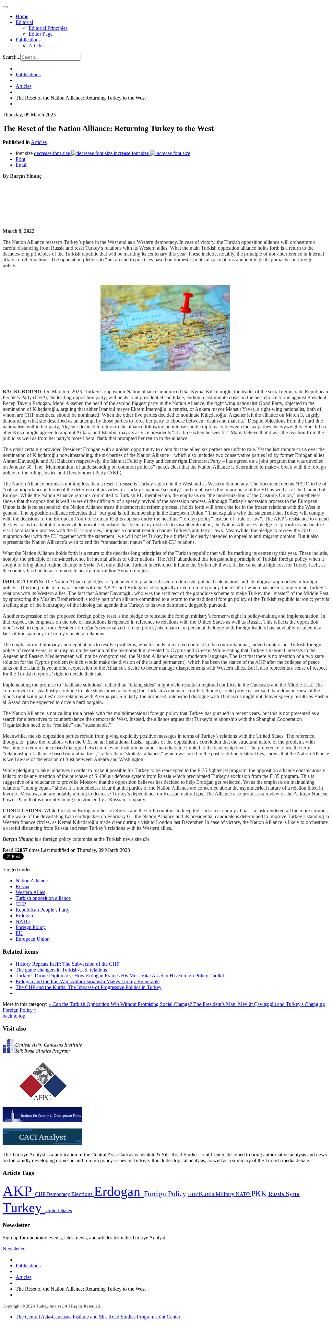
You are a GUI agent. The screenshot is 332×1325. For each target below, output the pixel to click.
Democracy (58, 1194)
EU (19, 933)
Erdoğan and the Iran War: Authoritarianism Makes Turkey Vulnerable (88, 981)
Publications (28, 39)
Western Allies (30, 892)
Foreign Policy (31, 927)
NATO (23, 921)
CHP (21, 904)
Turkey (24, 1207)
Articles (36, 45)
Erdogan (24, 915)
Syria (293, 1193)
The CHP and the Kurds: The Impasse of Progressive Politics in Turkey (88, 987)
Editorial (24, 22)
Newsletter (14, 1248)
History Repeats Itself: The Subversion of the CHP (67, 964)
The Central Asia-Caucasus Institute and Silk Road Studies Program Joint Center (98, 1316)
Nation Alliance (32, 880)
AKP (19, 1191)
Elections (82, 1194)
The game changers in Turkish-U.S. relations (61, 970)
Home (22, 16)
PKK (259, 1193)
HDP (193, 1194)
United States (58, 1210)
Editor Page (41, 34)
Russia (22, 886)
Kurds (207, 1193)
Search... (11, 57)
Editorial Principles (48, 28)
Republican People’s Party (42, 910)
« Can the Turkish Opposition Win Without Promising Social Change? (121, 1004)
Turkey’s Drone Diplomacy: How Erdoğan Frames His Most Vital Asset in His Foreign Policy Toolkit (120, 975)
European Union (33, 939)
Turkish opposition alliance (43, 898)
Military (226, 1194)
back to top (14, 1016)
